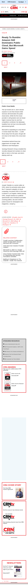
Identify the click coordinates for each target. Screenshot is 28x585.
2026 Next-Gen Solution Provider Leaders (13, 246)
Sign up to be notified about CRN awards (12, 369)
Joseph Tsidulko (7, 51)
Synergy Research (8, 219)
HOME (4, 29)
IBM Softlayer (15, 221)
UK (23, 7)
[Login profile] (26, 12)
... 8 (20, 63)
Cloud (4, 33)
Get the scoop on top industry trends (13, 510)
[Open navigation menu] (2, 12)
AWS (17, 219)
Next (5, 67)
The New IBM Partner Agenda (7, 489)
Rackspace (6, 224)
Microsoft (5, 221)
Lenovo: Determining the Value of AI (12, 344)
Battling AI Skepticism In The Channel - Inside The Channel (12, 259)
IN (5, 7)
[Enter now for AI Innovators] (8, 381)
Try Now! (21, 2)
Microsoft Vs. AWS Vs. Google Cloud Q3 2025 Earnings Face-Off (13, 250)
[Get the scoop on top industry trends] (8, 517)
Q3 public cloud (16, 217)
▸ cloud (16, 29)
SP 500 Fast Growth (22, 15)
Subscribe (5, 573)
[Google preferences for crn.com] (8, 55)
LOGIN (23, 12)
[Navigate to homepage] (14, 9)
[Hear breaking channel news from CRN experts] (8, 530)
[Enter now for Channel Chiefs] (8, 390)
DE (20, 7)
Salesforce (13, 223)
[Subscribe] (18, 576)
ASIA (2, 7)
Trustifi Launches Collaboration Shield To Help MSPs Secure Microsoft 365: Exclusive (12, 242)
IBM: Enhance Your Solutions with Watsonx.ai (14, 351)
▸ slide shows (10, 29)
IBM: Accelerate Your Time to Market (12, 359)
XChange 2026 (13, 15)
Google (5, 223)
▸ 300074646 (22, 29)
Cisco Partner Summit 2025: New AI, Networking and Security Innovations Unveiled (13, 255)
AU (8, 7)
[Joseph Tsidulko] (6, 180)
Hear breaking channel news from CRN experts (13, 522)
